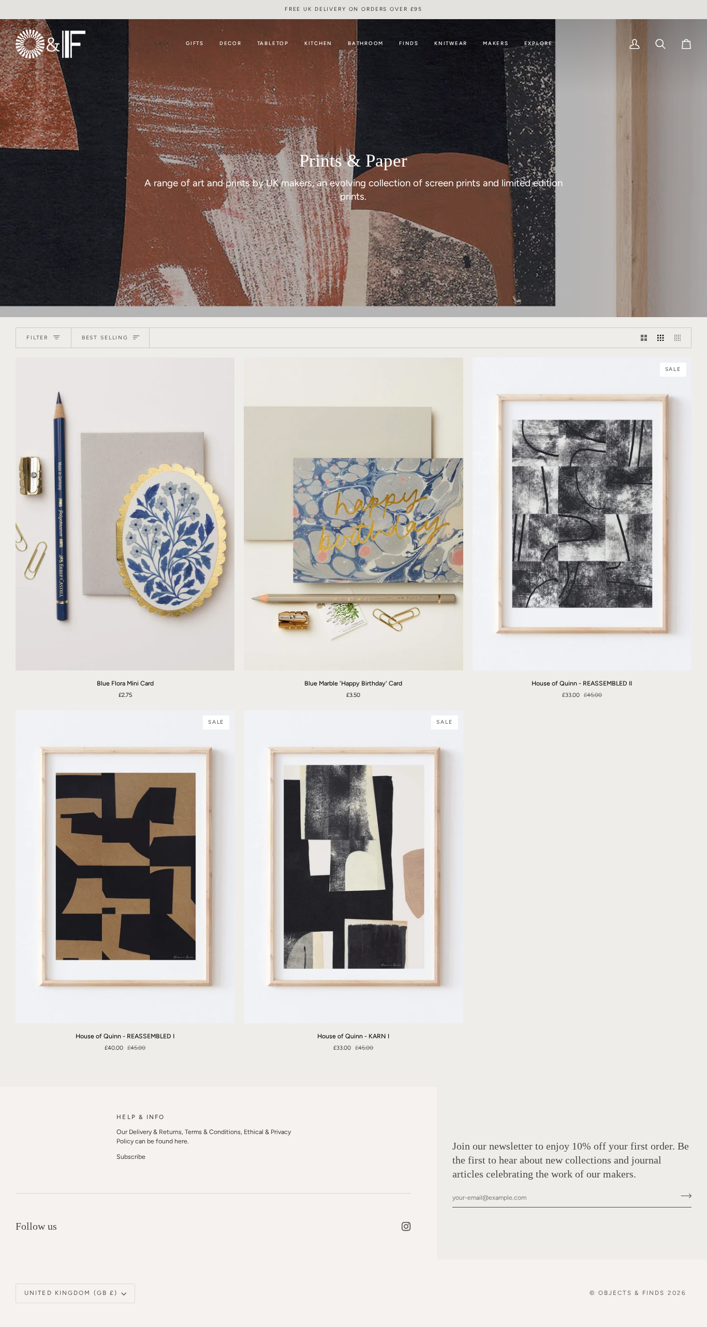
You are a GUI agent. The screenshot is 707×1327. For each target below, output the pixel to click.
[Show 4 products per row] (680, 338)
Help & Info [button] (140, 1117)
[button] (195, 44)
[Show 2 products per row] (644, 338)
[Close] (677, 1221)
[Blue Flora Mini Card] (125, 513)
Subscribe (130, 1156)
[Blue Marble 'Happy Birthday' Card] (353, 513)
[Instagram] (406, 1226)
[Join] (666, 1283)
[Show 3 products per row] (660, 338)
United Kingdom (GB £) (70, 1292)
